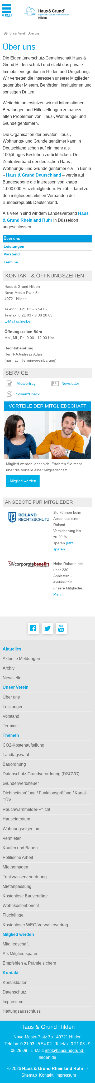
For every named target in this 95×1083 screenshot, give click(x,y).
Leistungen (14, 246)
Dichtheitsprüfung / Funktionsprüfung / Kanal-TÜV (45, 796)
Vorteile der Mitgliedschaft (47, 406)
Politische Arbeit (18, 857)
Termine (11, 262)
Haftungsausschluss (22, 1011)
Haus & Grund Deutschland (34, 175)
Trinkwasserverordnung (25, 877)
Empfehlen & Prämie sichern (29, 963)
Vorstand (12, 254)
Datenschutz (14, 992)
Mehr (57, 594)
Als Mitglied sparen (21, 953)
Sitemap (29, 1075)
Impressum (13, 1001)
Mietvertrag (26, 383)
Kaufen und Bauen (20, 848)
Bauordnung (14, 764)
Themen (11, 735)
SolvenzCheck (28, 394)
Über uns (34, 33)
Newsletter (70, 383)
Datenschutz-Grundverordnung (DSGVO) (41, 774)
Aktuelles (12, 649)
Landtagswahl (16, 754)
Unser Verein (18, 33)
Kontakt (10, 972)
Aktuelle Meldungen (21, 658)
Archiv (9, 668)
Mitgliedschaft (15, 944)
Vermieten (12, 838)
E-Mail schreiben (18, 321)
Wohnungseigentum (21, 829)
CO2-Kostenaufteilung (23, 745)
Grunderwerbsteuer (21, 783)
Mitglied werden (23, 481)
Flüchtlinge (13, 915)
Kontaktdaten (15, 982)
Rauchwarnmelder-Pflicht (26, 809)
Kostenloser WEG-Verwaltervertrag (35, 925)
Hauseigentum (16, 819)
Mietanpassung (17, 886)
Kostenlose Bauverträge (25, 896)
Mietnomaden (15, 867)
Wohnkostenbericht (21, 905)
